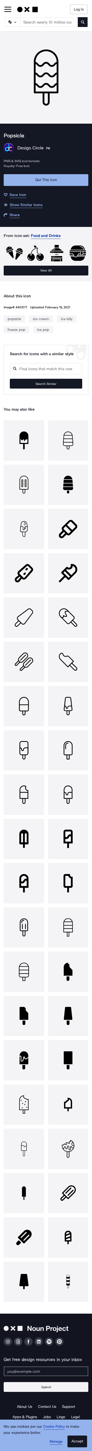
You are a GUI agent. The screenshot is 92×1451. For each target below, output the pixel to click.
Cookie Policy (54, 1426)
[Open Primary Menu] (7, 9)
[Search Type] (12, 22)
